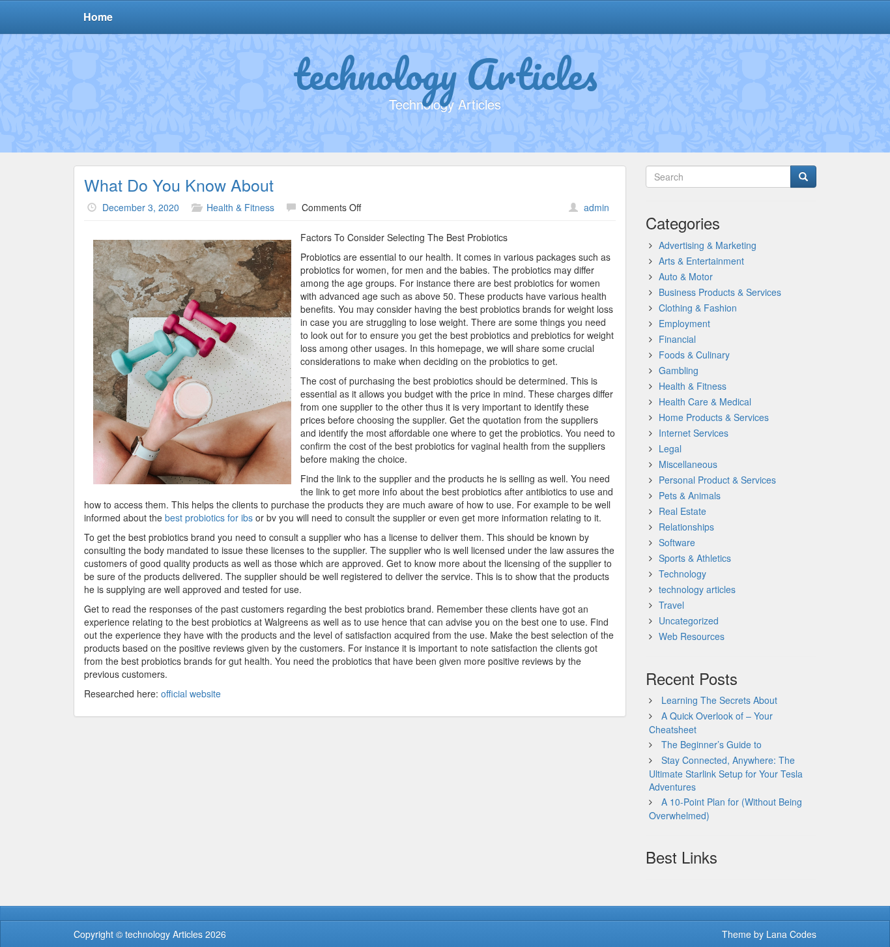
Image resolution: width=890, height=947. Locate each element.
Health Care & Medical (705, 401)
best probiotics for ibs (209, 517)
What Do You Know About (179, 184)
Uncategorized (689, 620)
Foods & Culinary (694, 354)
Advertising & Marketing (707, 245)
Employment (684, 323)
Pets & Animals (690, 495)
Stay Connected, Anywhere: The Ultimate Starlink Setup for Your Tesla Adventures (726, 773)
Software (677, 542)
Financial (677, 338)
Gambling (678, 370)
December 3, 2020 (140, 207)
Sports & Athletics (695, 557)
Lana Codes (791, 933)
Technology (682, 573)
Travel (671, 604)
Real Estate (682, 510)
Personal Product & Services (717, 479)
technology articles (697, 589)
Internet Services (693, 432)
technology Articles (445, 73)
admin (596, 207)
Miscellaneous (688, 464)
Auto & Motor (686, 276)
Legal (670, 448)
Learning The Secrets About (719, 700)
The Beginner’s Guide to (711, 744)
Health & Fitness (240, 207)
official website (191, 693)
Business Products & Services (720, 292)
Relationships (686, 526)
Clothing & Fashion (698, 307)
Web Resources (692, 636)
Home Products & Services (714, 417)
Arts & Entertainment (701, 260)
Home (98, 16)
